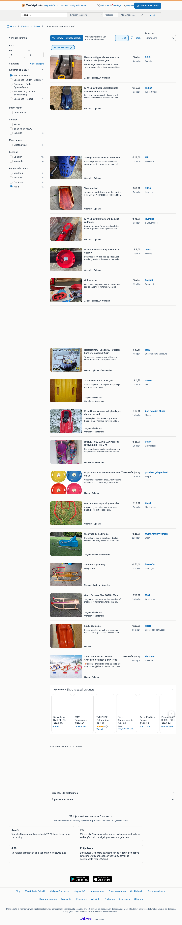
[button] (115, 5)
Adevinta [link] (95, 899)
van (10, 50)
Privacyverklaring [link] (117, 891)
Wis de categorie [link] (37, 64)
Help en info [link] (49, 5)
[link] (31, 5)
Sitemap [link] (138, 899)
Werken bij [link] (66, 899)
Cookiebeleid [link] (136, 891)
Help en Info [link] (80, 891)
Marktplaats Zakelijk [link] (35, 891)
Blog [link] (18, 891)
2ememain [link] (124, 899)
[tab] (121, 38)
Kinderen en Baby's (60, 48)
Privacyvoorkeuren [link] (157, 891)
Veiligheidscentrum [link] (78, 5)
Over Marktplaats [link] (48, 899)
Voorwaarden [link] (62, 5)
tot (29, 50)
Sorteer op (149, 33)
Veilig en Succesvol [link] (59, 891)
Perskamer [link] (81, 899)
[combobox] (44, 14)
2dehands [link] (110, 899)
